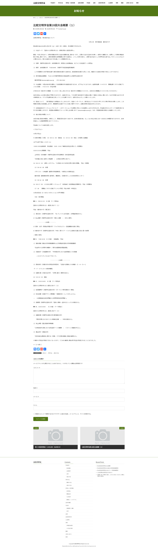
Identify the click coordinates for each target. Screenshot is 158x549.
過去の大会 (56, 353)
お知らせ (44, 353)
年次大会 (50, 353)
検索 (67, 537)
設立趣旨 (69, 468)
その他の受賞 (69, 528)
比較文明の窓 (69, 517)
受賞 (67, 522)
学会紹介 (68, 465)
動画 (67, 531)
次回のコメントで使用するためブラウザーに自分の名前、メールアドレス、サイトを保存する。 (63, 414)
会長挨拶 (69, 471)
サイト (35, 405)
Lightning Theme (78, 546)
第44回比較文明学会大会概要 (103, 466)
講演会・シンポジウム (71, 499)
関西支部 (69, 494)
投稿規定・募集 (70, 508)
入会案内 (68, 519)
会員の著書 (68, 502)
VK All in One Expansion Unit (89, 546)
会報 (67, 514)
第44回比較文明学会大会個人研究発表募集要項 (107, 468)
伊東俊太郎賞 (69, 525)
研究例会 (69, 491)
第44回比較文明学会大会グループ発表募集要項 (107, 470)
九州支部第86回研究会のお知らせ (104, 472)
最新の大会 (69, 482)
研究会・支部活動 (69, 488)
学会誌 (67, 505)
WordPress (70, 546)
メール (36, 396)
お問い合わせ (69, 534)
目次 (68, 511)
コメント (36, 367)
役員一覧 (69, 476)
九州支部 (69, 496)
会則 (68, 474)
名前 (35, 388)
